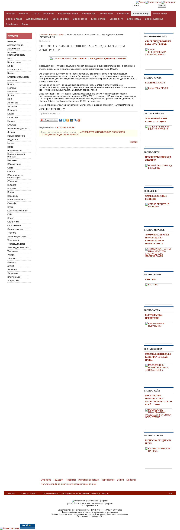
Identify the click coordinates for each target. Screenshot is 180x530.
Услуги (120, 480)
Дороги (10, 95)
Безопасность (14, 69)
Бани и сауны (14, 62)
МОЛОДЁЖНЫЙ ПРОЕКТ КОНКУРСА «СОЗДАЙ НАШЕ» (158, 356)
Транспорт (12, 251)
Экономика (12, 273)
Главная (44, 34)
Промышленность (16, 199)
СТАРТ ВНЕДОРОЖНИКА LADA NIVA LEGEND (158, 43)
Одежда (11, 171)
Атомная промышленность (16, 53)
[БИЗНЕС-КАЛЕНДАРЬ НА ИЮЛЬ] (159, 457)
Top (170, 493)
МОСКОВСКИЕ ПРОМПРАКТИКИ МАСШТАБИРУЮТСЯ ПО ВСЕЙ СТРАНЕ (158, 400)
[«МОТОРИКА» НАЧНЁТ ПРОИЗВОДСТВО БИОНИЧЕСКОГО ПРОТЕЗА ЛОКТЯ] (159, 258)
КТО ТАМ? (150, 279)
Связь (10, 207)
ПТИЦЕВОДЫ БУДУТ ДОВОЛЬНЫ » (60, 134)
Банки (10, 66)
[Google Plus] (79, 120)
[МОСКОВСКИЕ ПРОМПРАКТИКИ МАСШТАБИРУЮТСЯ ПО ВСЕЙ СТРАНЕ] (159, 418)
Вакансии (12, 80)
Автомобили (13, 49)
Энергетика (13, 280)
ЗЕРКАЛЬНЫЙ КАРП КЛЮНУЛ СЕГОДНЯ (156, 120)
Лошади (11, 132)
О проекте (46, 480)
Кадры (10, 114)
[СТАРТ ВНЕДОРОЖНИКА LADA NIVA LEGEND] (159, 58)
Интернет (12, 110)
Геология (12, 88)
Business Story (56, 34)
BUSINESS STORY (66, 127)
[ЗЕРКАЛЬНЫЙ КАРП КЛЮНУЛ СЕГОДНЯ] (159, 135)
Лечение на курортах (17, 128)
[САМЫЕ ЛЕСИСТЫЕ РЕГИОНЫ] (159, 213)
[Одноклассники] (68, 120)
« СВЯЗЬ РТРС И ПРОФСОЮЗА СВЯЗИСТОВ (102, 132)
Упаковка (11, 258)
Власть (10, 84)
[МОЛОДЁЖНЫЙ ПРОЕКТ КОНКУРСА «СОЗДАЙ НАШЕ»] (159, 374)
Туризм (10, 255)
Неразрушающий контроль (16, 155)
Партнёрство (108, 480)
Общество (12, 181)
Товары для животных (18, 247)
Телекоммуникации (16, 236)
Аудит (10, 58)
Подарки (11, 188)
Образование (14, 164)
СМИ (9, 214)
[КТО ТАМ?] (159, 293)
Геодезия (12, 91)
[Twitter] (64, 120)
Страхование (14, 225)
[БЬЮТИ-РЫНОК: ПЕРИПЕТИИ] (159, 332)
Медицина (12, 139)
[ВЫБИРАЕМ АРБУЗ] (159, 97)
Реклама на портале (88, 480)
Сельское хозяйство (17, 211)
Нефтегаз (12, 160)
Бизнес (11, 73)
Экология (12, 269)
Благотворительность (18, 77)
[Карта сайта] (153, 2)
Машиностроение (16, 136)
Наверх (133, 142)
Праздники (12, 196)
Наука (10, 147)
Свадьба (11, 203)
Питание (11, 185)
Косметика (12, 117)
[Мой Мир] (71, 120)
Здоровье (12, 106)
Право (10, 192)
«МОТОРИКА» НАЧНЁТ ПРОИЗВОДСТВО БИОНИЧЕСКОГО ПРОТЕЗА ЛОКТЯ (157, 239)
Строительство (15, 229)
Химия (10, 266)
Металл (11, 143)
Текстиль (11, 233)
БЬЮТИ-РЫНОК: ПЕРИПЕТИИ (154, 317)
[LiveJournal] (75, 120)
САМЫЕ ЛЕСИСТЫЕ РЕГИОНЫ (156, 197)
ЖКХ (9, 99)
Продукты (71, 480)
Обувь (10, 168)
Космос (11, 121)
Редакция (58, 480)
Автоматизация (15, 45)
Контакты (131, 480)
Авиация (11, 41)
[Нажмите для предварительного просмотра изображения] (88, 58)
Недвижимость (14, 150)
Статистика (13, 222)
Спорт (10, 218)
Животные (12, 103)
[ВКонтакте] (60, 120)
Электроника (13, 277)
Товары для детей (16, 244)
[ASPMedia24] (33, 6)
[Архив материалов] (140, 2)
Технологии (13, 240)
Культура (11, 125)
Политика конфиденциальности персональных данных (68, 484)
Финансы (12, 262)
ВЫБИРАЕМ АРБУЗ (155, 82)
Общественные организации (15, 176)
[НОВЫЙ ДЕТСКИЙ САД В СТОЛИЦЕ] (159, 174)
